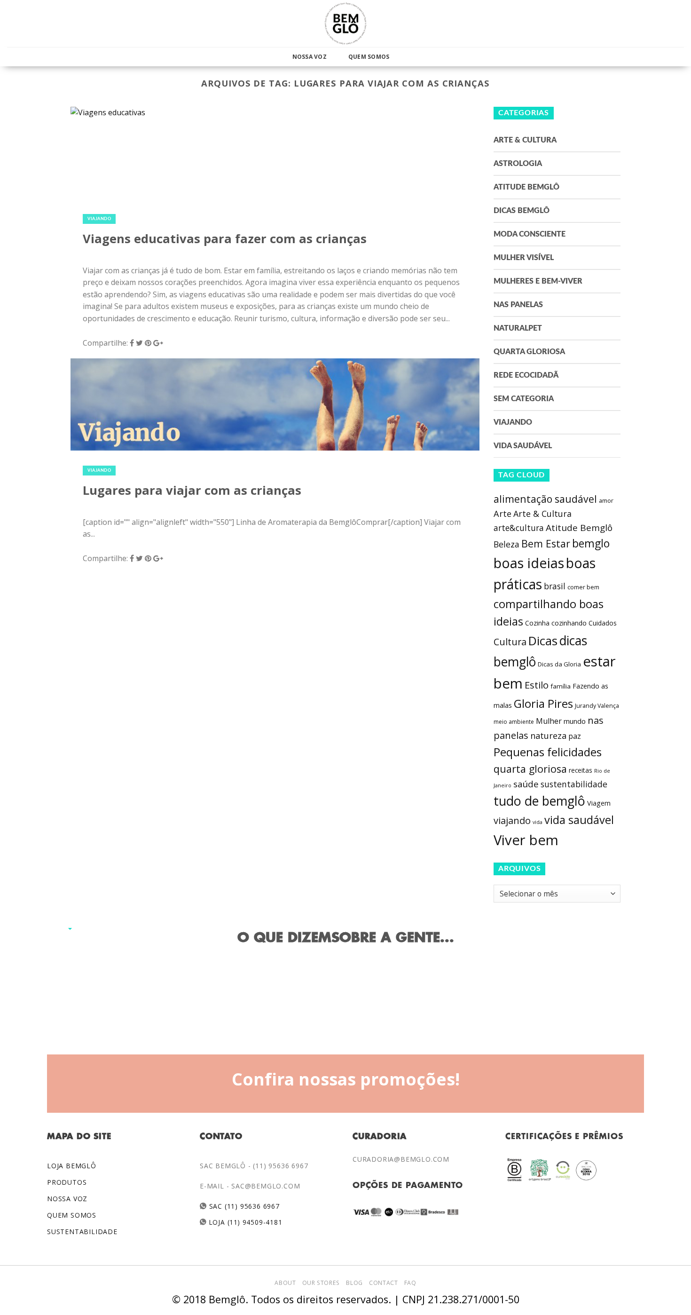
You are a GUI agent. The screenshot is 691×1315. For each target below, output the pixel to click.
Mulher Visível (524, 257)
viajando (512, 820)
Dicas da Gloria (559, 664)
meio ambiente (514, 722)
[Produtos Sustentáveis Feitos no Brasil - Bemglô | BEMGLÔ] (345, 23)
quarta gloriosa (530, 769)
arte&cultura (519, 527)
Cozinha (537, 622)
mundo (575, 721)
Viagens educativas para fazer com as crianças (225, 238)
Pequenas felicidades (548, 752)
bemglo (591, 543)
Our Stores (321, 1283)
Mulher (549, 721)
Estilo (537, 684)
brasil (554, 586)
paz (574, 736)
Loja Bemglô (71, 1165)
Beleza (506, 544)
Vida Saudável (523, 446)
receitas (580, 770)
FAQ (410, 1283)
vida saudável (579, 819)
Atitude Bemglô (526, 187)
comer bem (583, 587)
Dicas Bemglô (522, 210)
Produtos (66, 1182)
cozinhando (569, 622)
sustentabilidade (574, 784)
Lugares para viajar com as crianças (192, 490)
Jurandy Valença (597, 706)
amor (606, 501)
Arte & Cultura (525, 140)
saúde (526, 784)
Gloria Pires (543, 703)
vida (537, 822)
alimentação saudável (545, 499)
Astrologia (518, 163)
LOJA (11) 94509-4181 (245, 1222)
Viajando (99, 219)
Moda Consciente (529, 234)
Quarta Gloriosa (529, 352)
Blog (354, 1283)
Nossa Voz (309, 57)
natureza (548, 735)
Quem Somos (368, 57)
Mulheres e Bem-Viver (538, 281)
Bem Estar (545, 543)
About (285, 1283)
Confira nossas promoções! (346, 1079)
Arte (502, 513)
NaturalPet (518, 328)
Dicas (543, 641)
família (560, 686)
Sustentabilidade (82, 1231)
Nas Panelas (518, 305)
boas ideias (529, 563)
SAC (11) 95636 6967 (243, 1206)
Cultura (510, 641)
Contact (383, 1283)
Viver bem (526, 840)
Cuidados (603, 622)
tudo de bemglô (539, 800)
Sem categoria (524, 399)
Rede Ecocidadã (526, 375)
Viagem (599, 803)
